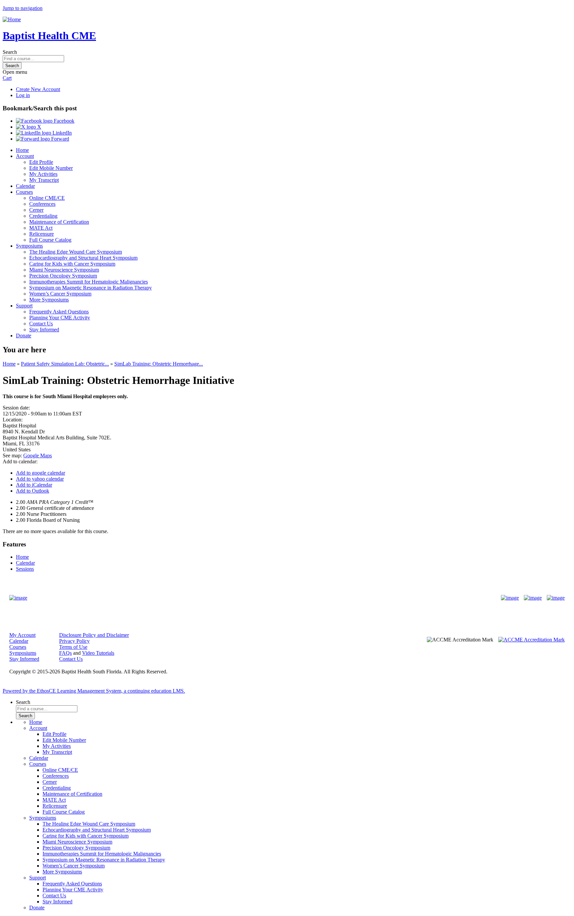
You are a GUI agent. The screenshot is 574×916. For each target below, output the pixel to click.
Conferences (42, 204)
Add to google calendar (40, 473)
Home (22, 150)
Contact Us (41, 323)
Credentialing (43, 216)
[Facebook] (510, 598)
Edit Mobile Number (51, 168)
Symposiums (29, 246)
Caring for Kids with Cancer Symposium (72, 264)
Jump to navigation (23, 8)
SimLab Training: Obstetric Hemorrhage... (158, 364)
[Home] (12, 19)
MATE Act (40, 228)
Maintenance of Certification (59, 222)
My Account (22, 635)
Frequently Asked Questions (59, 311)
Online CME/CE (47, 198)
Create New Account (38, 89)
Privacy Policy (74, 641)
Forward (59, 139)
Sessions (25, 569)
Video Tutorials (98, 653)
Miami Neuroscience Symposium (64, 270)
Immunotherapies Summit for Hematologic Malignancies (88, 282)
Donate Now (266, 597)
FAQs (65, 653)
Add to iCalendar (34, 485)
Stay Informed (44, 329)
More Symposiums (49, 299)
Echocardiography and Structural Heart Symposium (83, 258)
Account (25, 156)
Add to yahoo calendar (40, 479)
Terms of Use (73, 647)
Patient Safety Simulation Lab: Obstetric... (65, 364)
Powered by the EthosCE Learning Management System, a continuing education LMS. (94, 691)
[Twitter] (533, 598)
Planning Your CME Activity (59, 317)
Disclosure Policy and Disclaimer (94, 635)
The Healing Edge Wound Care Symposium (75, 252)
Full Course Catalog (50, 240)
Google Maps (37, 455)
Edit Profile (41, 162)
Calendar (25, 186)
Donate (23, 335)
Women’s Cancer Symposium (60, 293)
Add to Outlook (32, 491)
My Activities (43, 174)
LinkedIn (61, 133)
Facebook (63, 121)
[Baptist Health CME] (18, 598)
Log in (23, 95)
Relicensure (41, 234)
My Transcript (44, 180)
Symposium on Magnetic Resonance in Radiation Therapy (90, 287)
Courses (24, 192)
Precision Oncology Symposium (63, 276)
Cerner (36, 210)
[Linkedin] (556, 598)
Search (10, 52)
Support (24, 305)
